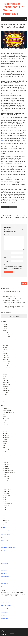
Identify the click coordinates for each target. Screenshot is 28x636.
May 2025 (5, 351)
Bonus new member (6, 605)
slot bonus (5, 466)
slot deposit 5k (4, 615)
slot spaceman (4, 563)
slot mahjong (6, 493)
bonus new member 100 (8, 412)
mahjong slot (6, 433)
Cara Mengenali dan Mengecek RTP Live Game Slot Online (21, 217)
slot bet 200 (5, 462)
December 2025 (6, 336)
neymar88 (5, 441)
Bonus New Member (7, 410)
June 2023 (5, 397)
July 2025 (5, 347)
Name (6, 253)
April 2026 (5, 330)
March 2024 (5, 380)
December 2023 (6, 384)
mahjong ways (6, 435)
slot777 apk (5, 509)
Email (5, 257)
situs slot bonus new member (9, 454)
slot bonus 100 (6, 468)
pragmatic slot (4, 540)
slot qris (4, 497)
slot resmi (5, 501)
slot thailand (6, 505)
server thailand (4, 618)
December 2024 (6, 361)
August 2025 (5, 345)
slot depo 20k (6, 478)
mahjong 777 (4, 573)
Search (2, 281)
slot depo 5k (5, 480)
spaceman (5, 512)
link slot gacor (4, 612)
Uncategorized (12, 207)
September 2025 (6, 343)
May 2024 (5, 376)
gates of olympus (5, 553)
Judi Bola (5, 422)
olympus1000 (6, 443)
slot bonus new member (8, 470)
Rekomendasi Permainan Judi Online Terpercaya (13, 8)
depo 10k (3, 527)
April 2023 (5, 401)
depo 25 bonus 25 (7, 420)
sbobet (4, 445)
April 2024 (5, 378)
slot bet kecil (6, 464)
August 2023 (5, 392)
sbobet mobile (4, 608)
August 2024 (5, 370)
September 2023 (6, 390)
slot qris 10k (5, 499)
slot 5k (3, 586)
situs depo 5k (6, 451)
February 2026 (6, 334)
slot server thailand (5, 530)
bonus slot (5, 414)
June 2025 (5, 349)
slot (2, 560)
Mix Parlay (5, 439)
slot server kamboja (7, 503)
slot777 (4, 507)
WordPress (12, 632)
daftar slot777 (6, 418)
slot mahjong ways (5, 534)
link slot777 (5, 427)
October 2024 (6, 366)
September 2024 (6, 368)
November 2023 (6, 386)
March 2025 (5, 355)
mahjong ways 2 (6, 437)
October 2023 (6, 388)
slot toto (3, 557)
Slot (4, 458)
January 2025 (6, 359)
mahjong (5, 431)
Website (6, 261)
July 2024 (5, 372)
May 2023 (5, 399)
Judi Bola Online (6, 425)
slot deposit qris (5, 602)
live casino (5, 429)
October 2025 (6, 341)
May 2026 (5, 328)
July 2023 (5, 394)
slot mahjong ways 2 (7, 495)
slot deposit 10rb (7, 485)
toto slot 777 (4, 537)
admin (14, 29)
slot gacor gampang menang (8, 547)
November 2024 (6, 363)
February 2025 (6, 357)
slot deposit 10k (6, 482)
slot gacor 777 (4, 570)
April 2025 (5, 353)
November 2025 (6, 339)
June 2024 (5, 374)
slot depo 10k (6, 476)
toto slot (5, 518)
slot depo (5, 474)
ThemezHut (3, 634)
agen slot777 (6, 408)
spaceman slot (6, 514)
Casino (4, 416)
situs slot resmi (5, 576)
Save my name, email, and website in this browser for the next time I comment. (13, 267)
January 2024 (6, 382)
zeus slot (5, 522)
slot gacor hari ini (7, 489)
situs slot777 (6, 456)
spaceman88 (5, 516)
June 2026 (5, 326)
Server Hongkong (7, 449)
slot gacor (5, 487)
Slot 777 (4, 460)
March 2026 (5, 332)
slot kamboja (6, 491)
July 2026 (5, 324)
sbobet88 (5, 447)
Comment (7, 234)
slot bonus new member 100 (9, 472)
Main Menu (6, 19)
